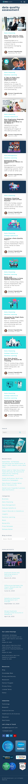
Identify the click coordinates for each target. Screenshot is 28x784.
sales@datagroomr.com (10, 727)
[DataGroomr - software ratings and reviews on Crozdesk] (9, 766)
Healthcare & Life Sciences (11, 713)
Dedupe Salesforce (11, 116)
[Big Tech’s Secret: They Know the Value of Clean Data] (14, 36)
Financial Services (8, 710)
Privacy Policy (6, 686)
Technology (6, 704)
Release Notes (7, 529)
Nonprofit (5, 707)
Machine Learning (10, 75)
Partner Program (7, 683)
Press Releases (7, 526)
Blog (4, 670)
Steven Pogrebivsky (15, 51)
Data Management (10, 155)
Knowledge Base (7, 673)
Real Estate (6, 720)
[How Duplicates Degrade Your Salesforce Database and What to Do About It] (14, 119)
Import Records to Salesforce (13, 511)
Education (5, 717)
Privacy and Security (9, 676)
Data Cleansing (9, 33)
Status (4, 692)
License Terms (7, 689)
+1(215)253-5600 (7, 731)
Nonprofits (6, 523)
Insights (5, 514)
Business (5, 499)
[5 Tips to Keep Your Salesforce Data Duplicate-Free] (14, 78)
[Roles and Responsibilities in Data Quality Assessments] (14, 276)
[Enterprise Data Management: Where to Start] (14, 160)
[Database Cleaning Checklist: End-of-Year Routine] (14, 199)
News (4, 520)
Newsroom (5, 679)
